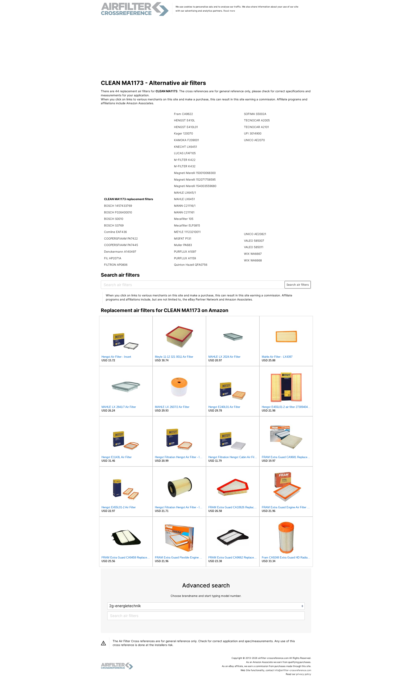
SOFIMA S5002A (255, 114)
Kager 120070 (183, 133)
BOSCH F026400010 (118, 212)
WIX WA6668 (253, 260)
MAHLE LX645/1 (185, 192)
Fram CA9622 (183, 114)
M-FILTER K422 (184, 159)
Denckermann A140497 (120, 251)
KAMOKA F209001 (186, 140)
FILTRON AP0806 (115, 264)
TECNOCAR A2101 (256, 127)
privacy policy (303, 674)
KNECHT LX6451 (185, 146)
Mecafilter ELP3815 (187, 225)
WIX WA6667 (253, 253)
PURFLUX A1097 (185, 251)
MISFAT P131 (182, 238)
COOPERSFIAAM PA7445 (121, 245)
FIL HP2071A (112, 258)
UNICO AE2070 (254, 140)
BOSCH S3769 (114, 225)
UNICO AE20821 (255, 234)
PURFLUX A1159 (185, 258)
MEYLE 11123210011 (187, 232)
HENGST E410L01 (186, 127)
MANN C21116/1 (184, 205)
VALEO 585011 (253, 247)
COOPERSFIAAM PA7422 (121, 238)
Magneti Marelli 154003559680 (195, 186)
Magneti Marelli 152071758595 (195, 179)
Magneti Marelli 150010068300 (195, 173)
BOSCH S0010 (113, 218)
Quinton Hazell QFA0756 (190, 264)
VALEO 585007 (254, 240)
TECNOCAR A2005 (257, 120)
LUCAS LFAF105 (185, 153)
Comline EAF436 (115, 232)
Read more (229, 10)
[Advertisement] (206, 48)
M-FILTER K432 (184, 166)
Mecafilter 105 (183, 218)
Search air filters (297, 284)
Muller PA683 (183, 245)
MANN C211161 (184, 212)
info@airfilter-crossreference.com (292, 670)
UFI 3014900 (252, 133)
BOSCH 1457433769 (118, 205)
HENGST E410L (184, 120)
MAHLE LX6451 (184, 199)
